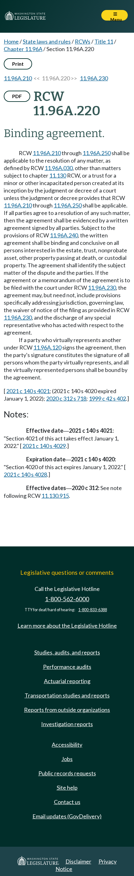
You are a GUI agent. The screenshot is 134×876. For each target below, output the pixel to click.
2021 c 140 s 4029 (44, 445)
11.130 (57, 175)
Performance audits (67, 666)
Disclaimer (78, 861)
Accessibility (67, 744)
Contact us (67, 801)
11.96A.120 (47, 347)
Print (18, 64)
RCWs (82, 41)
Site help (67, 787)
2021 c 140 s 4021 (28, 391)
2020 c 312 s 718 (66, 398)
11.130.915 (55, 495)
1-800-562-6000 (67, 598)
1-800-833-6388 (92, 609)
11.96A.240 (64, 235)
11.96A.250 (97, 153)
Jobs (67, 758)
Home (11, 41)
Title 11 (103, 41)
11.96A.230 (94, 78)
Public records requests (67, 773)
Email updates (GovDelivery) (67, 816)
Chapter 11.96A (23, 48)
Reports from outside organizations (67, 709)
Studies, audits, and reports (67, 652)
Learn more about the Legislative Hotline (67, 625)
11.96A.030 (59, 167)
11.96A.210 (18, 78)
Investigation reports (67, 724)
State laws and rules (47, 41)
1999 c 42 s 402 (107, 398)
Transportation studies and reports (67, 695)
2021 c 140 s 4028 (25, 474)
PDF (17, 96)
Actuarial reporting (67, 681)
